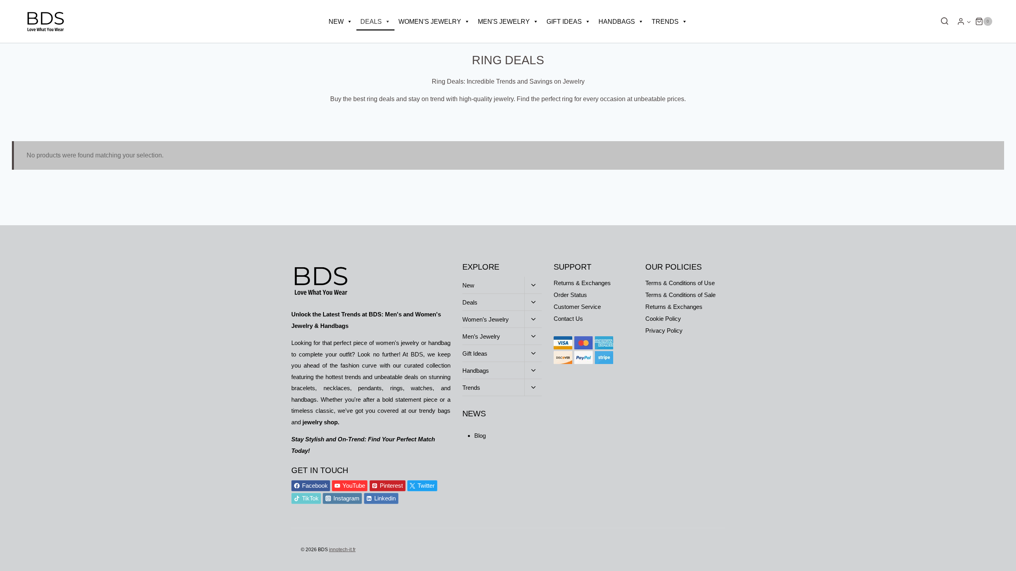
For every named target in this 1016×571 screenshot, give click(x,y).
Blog (480, 435)
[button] (968, 21)
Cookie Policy (663, 318)
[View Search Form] (942, 21)
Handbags (616, 21)
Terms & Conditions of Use (680, 283)
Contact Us (568, 318)
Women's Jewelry (429, 21)
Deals (371, 21)
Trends (665, 21)
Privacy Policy (664, 330)
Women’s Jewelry (485, 319)
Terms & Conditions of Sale (680, 294)
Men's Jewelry (504, 21)
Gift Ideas (564, 21)
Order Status (570, 294)
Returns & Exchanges (582, 283)
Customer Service (577, 306)
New (336, 21)
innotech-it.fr (342, 549)
